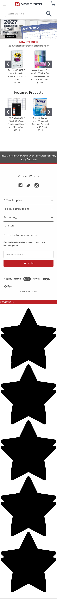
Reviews (7, 302)
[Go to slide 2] (49, 64)
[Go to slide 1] (8, 64)
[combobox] (28, 13)
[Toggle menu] (4, 4)
